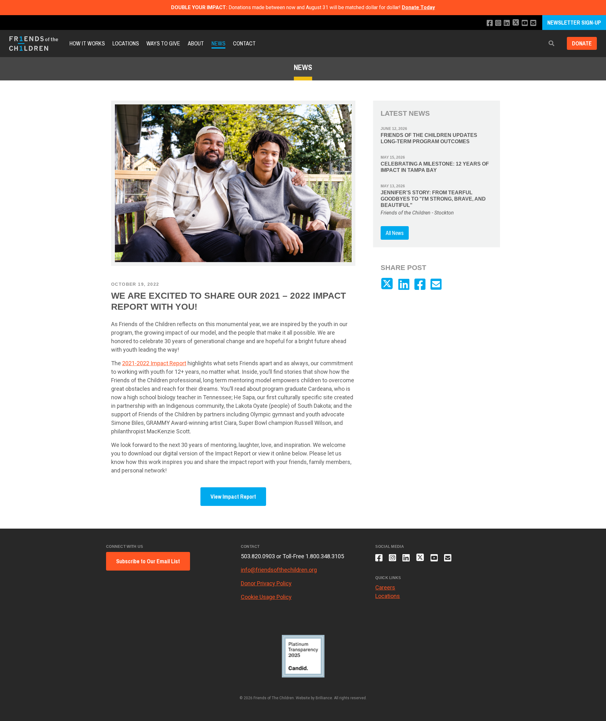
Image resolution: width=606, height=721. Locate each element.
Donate (582, 44)
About (196, 43)
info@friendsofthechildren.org (279, 569)
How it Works (87, 43)
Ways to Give (163, 43)
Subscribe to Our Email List (148, 561)
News (218, 43)
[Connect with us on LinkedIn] (507, 23)
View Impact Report (233, 497)
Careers (385, 587)
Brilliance (324, 698)
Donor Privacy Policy (266, 583)
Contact (244, 43)
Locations (125, 43)
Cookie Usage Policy (266, 597)
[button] (551, 43)
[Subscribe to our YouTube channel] (525, 23)
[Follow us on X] (515, 23)
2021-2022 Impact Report (154, 363)
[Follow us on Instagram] (498, 23)
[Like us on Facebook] (490, 23)
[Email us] (533, 23)
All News (395, 233)
